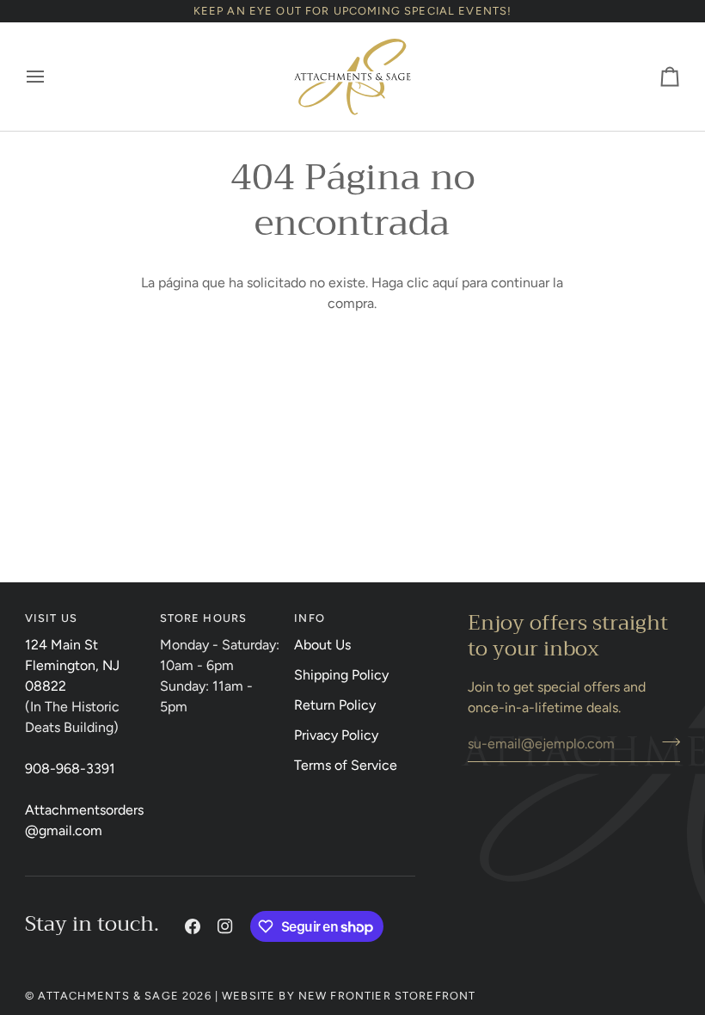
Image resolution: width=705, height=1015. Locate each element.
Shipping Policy (341, 675)
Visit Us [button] (51, 618)
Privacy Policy (336, 735)
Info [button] (309, 618)
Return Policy (335, 705)
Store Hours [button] (204, 618)
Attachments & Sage (108, 995)
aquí (445, 282)
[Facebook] (192, 926)
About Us (322, 645)
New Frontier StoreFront (387, 995)
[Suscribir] (666, 741)
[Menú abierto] (51, 76)
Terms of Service (345, 765)
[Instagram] (225, 926)
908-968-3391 (70, 768)
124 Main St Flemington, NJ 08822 (72, 665)
